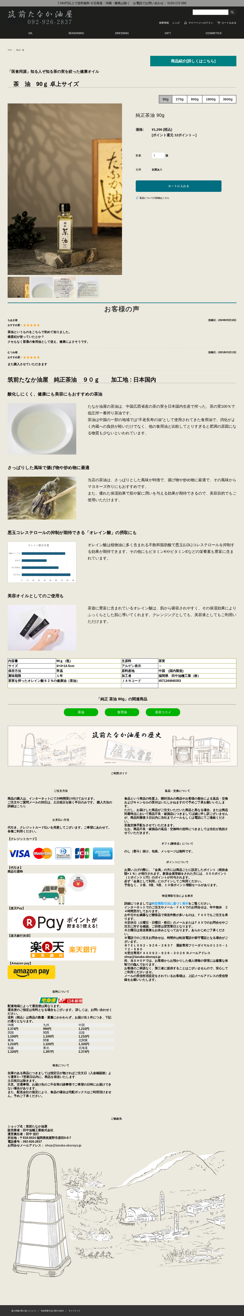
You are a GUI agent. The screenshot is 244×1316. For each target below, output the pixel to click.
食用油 (122, 712)
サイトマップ (74, 1311)
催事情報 (164, 22)
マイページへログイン (200, 22)
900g (195, 99)
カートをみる (229, 22)
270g (180, 99)
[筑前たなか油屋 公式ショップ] (40, 23)
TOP (10, 50)
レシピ (176, 22)
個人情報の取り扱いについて (23, 1311)
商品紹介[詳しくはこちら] (193, 61)
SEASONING (76, 33)
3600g (228, 99)
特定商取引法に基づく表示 (170, 903)
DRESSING (122, 33)
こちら (21, 806)
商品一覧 (20, 50)
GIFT (168, 33)
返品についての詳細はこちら (154, 198)
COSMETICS (214, 33)
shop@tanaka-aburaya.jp (63, 1145)
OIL (30, 33)
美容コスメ (163, 712)
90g (166, 99)
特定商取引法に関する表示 (52, 1311)
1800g (211, 99)
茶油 (81, 712)
